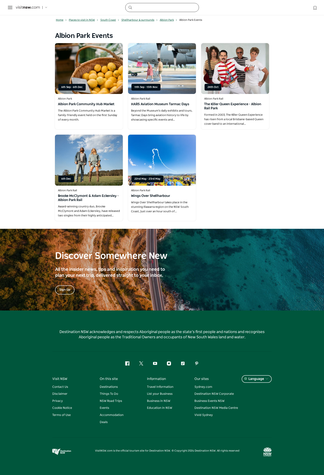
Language (256, 379)
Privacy (57, 400)
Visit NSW (59, 379)
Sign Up (64, 289)
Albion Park (167, 20)
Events (104, 407)
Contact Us (60, 386)
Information (156, 379)
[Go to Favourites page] (314, 7)
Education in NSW (159, 407)
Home (59, 20)
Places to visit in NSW (82, 20)
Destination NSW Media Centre (216, 407)
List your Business (159, 393)
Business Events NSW (209, 400)
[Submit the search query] (130, 7)
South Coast (108, 20)
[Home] (28, 7)
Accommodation (112, 414)
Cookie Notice (62, 407)
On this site (109, 379)
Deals (104, 422)
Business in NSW (158, 400)
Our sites (201, 379)
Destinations (109, 386)
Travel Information (160, 386)
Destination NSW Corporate (214, 393)
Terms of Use (61, 414)
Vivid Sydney (203, 414)
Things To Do (109, 393)
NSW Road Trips (111, 400)
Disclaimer (60, 393)
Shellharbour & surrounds (137, 20)
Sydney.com (203, 386)
